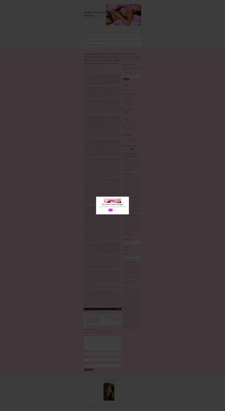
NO (114, 210)
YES (110, 210)
